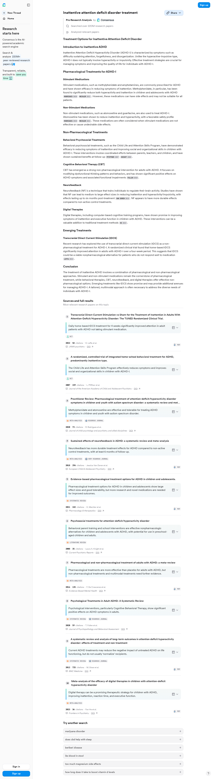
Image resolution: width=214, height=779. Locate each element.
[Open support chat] (208, 773)
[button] (204, 5)
